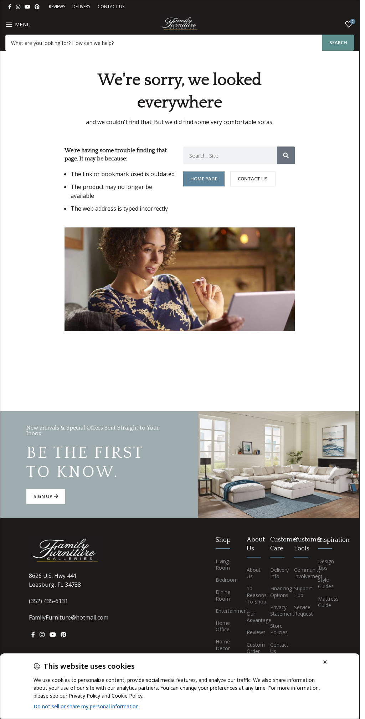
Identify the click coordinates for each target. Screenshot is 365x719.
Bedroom (226, 579)
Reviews (253, 632)
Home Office (223, 626)
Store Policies (276, 629)
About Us (253, 573)
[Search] (286, 155)
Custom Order (253, 647)
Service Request (300, 610)
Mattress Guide (324, 601)
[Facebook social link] (9, 7)
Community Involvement (300, 573)
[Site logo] (179, 23)
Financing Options (276, 591)
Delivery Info (276, 573)
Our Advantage (253, 616)
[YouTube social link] (27, 7)
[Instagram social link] (18, 7)
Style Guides (324, 583)
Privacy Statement (276, 610)
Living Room (223, 564)
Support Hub (300, 591)
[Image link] (66, 551)
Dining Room (223, 595)
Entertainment (226, 610)
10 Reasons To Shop (253, 595)
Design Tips (324, 564)
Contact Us (276, 647)
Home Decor (223, 644)
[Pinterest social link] (37, 7)
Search (338, 42)
